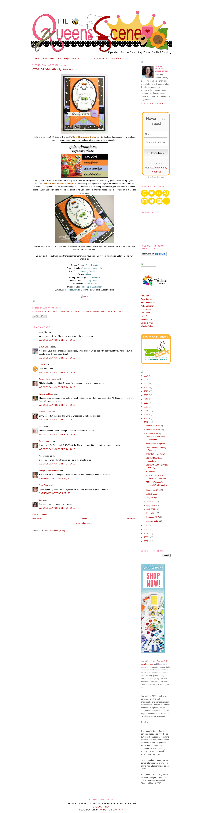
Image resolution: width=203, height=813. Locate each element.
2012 (146, 422)
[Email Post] (62, 308)
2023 (146, 380)
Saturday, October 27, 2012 (56, 478)
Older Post (131, 518)
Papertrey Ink (97, 311)
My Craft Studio (100, 58)
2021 (146, 387)
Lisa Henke (146, 309)
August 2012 (152, 494)
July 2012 (150, 498)
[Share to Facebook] (42, 316)
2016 (146, 407)
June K (42, 364)
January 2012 (152, 521)
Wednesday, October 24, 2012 (57, 340)
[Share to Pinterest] (45, 316)
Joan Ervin (43, 485)
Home (36, 58)
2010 (146, 529)
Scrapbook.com (147, 664)
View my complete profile (154, 103)
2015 (146, 411)
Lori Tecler (145, 313)
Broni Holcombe (148, 303)
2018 (146, 399)
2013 (146, 418)
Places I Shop (118, 58)
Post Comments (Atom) (54, 530)
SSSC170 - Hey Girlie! (155, 454)
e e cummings (101, 807)
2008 (146, 537)
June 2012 (151, 501)
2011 (146, 526)
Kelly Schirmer (147, 306)
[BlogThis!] (36, 316)
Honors (87, 58)
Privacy (161, 177)
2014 (146, 414)
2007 (146, 541)
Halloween (83, 311)
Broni (41, 426)
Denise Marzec (45, 441)
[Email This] (33, 316)
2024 (146, 376)
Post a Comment (39, 514)
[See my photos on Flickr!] (148, 266)
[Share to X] (39, 316)
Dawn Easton (45, 347)
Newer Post (37, 518)
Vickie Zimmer (147, 323)
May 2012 (150, 505)
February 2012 (152, 517)
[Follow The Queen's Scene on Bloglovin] (154, 255)
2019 (146, 395)
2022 (146, 383)
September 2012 (153, 490)
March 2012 (151, 513)
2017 (146, 403)
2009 (146, 533)
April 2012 (151, 509)
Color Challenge (49, 311)
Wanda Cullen (45, 412)
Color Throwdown (68, 311)
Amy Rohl (145, 296)
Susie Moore (146, 319)
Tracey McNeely (46, 394)
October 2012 (152, 433)
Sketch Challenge (115, 311)
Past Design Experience (68, 58)
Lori (40, 500)
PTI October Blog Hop (155, 443)
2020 (146, 391)
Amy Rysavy (146, 299)
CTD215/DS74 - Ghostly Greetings (53, 69)
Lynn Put (145, 316)
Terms (154, 177)
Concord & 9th (162, 661)
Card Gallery (48, 58)
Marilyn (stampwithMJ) (49, 471)
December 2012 (153, 426)
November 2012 (153, 429)
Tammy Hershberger (47, 379)
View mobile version (84, 523)
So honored (150, 471)
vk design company (111, 810)
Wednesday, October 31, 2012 (57, 508)
